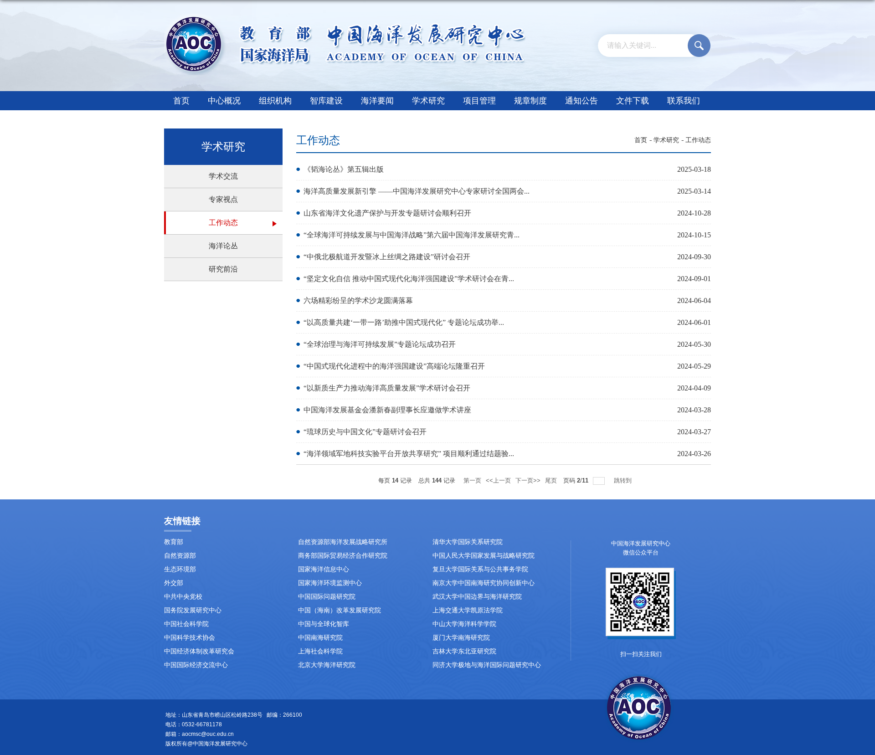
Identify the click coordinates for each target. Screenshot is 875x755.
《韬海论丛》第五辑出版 (344, 169)
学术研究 (428, 100)
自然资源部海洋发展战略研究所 (342, 542)
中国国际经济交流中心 (196, 665)
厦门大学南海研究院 (461, 637)
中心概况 (224, 100)
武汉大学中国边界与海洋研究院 (477, 596)
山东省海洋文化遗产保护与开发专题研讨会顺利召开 (387, 213)
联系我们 (683, 100)
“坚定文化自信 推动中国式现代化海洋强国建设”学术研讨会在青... (409, 278)
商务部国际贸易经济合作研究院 (342, 555)
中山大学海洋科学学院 (464, 624)
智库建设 (326, 100)
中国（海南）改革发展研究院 (339, 610)
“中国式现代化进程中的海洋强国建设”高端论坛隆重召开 (394, 366)
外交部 (173, 583)
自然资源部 (180, 555)
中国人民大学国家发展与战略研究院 (483, 555)
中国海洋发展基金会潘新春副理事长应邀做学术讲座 (387, 410)
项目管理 (479, 100)
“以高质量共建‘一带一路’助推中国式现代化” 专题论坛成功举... (404, 322)
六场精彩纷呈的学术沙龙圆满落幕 (358, 300)
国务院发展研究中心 (192, 610)
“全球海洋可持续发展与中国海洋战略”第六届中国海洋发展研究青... (412, 235)
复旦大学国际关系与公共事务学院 (480, 569)
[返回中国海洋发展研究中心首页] (344, 16)
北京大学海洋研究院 (326, 665)
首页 (181, 100)
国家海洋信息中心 (323, 569)
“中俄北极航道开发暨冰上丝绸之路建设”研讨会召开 (387, 257)
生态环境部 (180, 569)
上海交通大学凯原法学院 (467, 610)
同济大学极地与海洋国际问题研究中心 (486, 665)
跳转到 (623, 480)
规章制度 (530, 100)
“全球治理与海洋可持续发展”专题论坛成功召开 (380, 344)
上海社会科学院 (320, 651)
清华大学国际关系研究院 (467, 542)
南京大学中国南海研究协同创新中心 (483, 583)
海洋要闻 (377, 100)
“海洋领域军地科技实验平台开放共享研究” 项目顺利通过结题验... (409, 453)
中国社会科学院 (186, 624)
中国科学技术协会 (189, 637)
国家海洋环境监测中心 (330, 583)
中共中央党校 (183, 596)
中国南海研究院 (320, 637)
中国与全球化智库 (323, 624)
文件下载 (632, 100)
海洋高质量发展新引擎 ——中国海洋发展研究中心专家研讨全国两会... (417, 191)
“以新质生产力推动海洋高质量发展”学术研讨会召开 (387, 388)
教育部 (173, 542)
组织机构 (275, 100)
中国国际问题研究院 (326, 596)
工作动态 (698, 140)
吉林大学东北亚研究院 (464, 651)
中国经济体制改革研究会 (199, 651)
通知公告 (581, 100)
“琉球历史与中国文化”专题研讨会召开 (365, 432)
